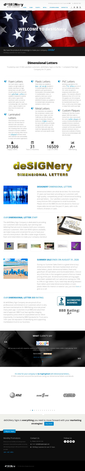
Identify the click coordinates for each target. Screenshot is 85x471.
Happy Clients (12, 149)
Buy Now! (49, 424)
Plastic (38, 7)
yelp (80, 7)
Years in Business (32, 149)
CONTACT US (64, 7)
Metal (45, 7)
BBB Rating (73, 149)
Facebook (71, 7)
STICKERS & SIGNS (54, 7)
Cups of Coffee (52, 149)
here (77, 286)
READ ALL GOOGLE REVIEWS (43, 357)
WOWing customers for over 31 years (59, 3)
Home (24, 7)
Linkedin (74, 7)
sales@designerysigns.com (42, 444)
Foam (31, 7)
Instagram (77, 7)
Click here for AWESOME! (42, 38)
